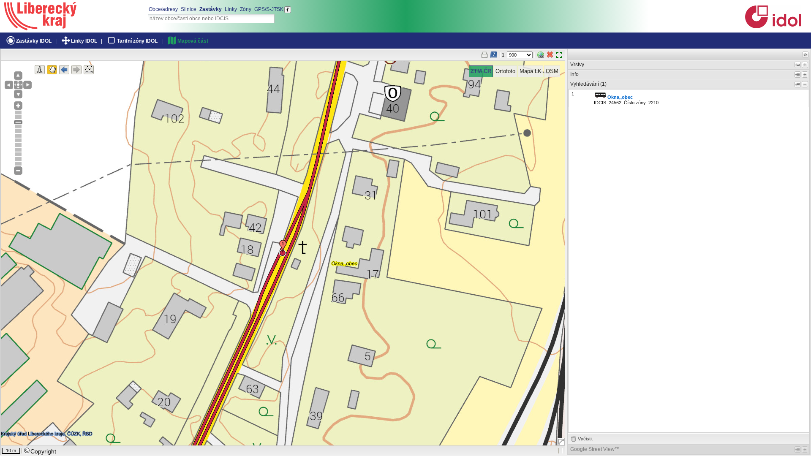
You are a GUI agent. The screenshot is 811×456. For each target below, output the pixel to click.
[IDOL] (773, 26)
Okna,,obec (620, 97)
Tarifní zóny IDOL (137, 41)
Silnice (188, 9)
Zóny (245, 9)
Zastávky (210, 9)
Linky (231, 9)
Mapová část (192, 41)
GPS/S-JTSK (268, 9)
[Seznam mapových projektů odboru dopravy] (40, 27)
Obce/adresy (163, 9)
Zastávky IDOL (34, 41)
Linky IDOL (84, 41)
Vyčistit (585, 438)
